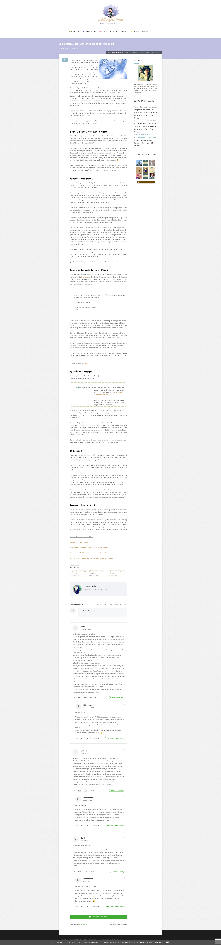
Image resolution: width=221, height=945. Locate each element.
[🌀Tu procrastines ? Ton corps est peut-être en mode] (152, 176)
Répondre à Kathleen (117, 790)
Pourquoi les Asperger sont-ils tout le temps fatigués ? (89, 548)
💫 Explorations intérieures (140, 31)
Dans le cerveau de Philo (79, 542)
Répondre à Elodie (117, 697)
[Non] (219, 942)
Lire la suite (138, 92)
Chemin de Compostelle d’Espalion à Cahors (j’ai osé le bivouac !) (143, 143)
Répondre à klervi (118, 871)
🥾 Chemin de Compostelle (118, 31)
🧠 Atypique (103, 31)
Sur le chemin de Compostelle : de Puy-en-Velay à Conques (145, 115)
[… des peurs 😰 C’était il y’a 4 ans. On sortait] (139, 176)
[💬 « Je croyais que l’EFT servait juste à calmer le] (145, 176)
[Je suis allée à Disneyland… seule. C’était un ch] (139, 163)
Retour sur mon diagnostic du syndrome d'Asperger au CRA (91, 558)
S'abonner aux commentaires (120, 924)
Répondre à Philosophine (115, 738)
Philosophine (65, 49)
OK (168, 942)
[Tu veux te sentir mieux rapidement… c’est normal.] (139, 170)
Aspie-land (75, 49)
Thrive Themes (101, 939)
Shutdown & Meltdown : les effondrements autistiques (90, 553)
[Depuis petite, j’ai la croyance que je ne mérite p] (145, 163)
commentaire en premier (117, 604)
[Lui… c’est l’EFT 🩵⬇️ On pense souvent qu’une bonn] (145, 170)
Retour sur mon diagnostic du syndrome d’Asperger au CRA (78, 571)
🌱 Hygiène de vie (73, 31)
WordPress (119, 939)
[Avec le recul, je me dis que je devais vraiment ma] (152, 170)
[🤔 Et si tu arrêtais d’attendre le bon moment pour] (152, 163)
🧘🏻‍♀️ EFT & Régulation (89, 31)
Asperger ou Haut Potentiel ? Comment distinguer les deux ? (97, 571)
